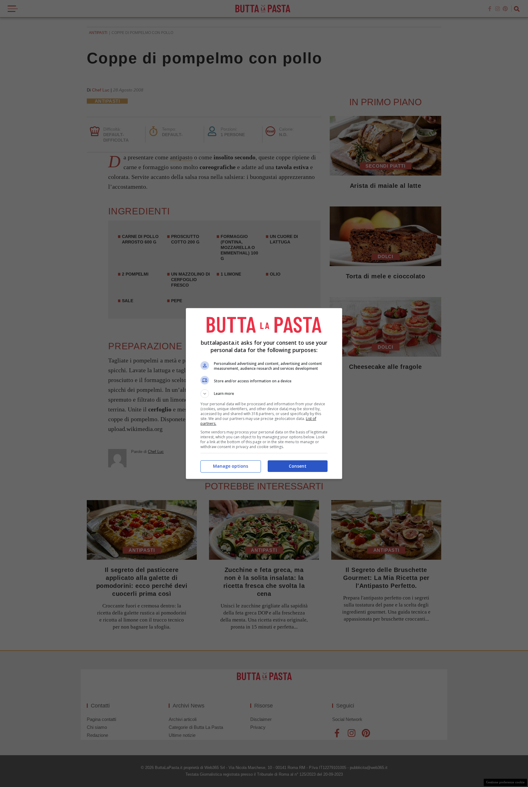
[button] (264, 393)
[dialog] (264, 393)
